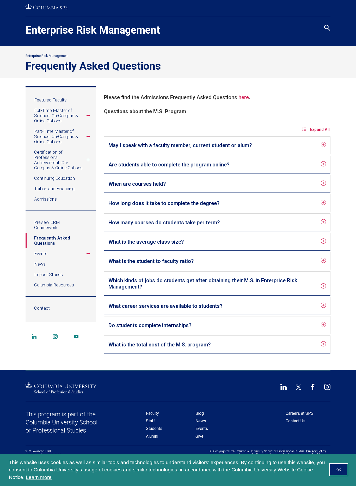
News (40, 264)
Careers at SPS (300, 413)
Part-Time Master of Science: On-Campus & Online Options (56, 136)
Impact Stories (48, 274)
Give (199, 436)
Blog (199, 413)
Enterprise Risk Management (93, 30)
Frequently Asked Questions (52, 240)
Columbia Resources (54, 284)
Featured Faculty (50, 100)
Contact (42, 308)
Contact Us (295, 420)
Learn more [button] (39, 477)
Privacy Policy (316, 451)
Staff (150, 420)
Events (40, 253)
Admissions (45, 199)
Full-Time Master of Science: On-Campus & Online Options (56, 115)
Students (154, 428)
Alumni (152, 436)
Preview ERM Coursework (47, 225)
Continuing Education (54, 178)
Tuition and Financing (54, 188)
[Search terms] (326, 5)
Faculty (152, 413)
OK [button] (338, 470)
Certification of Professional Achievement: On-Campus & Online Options (58, 159)
